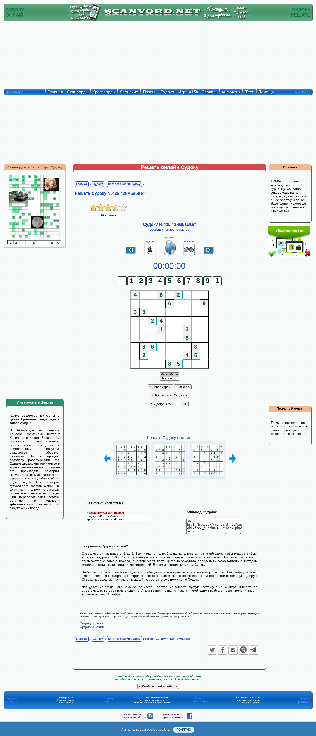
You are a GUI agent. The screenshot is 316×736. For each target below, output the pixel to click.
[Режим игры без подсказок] (150, 255)
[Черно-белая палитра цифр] (169, 375)
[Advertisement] (158, 54)
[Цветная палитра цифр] (169, 378)
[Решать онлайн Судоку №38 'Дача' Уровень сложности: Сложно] (169, 476)
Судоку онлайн (92, 627)
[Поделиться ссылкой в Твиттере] (212, 650)
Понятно (183, 729)
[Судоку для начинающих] (189, 255)
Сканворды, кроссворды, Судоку (34, 167)
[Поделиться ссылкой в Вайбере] (243, 650)
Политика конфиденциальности (151, 702)
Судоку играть (91, 623)
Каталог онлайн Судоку (124, 184)
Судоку (98, 184)
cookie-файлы (159, 729)
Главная (81, 184)
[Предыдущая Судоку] (130, 253)
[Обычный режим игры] (170, 255)
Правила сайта (66, 700)
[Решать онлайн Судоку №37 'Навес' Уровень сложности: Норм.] (131, 476)
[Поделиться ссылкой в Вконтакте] (233, 650)
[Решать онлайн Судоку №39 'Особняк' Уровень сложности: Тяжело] (208, 476)
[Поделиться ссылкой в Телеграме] (253, 650)
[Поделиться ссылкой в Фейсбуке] (222, 650)
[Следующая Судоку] (208, 253)
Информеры (66, 697)
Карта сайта (66, 702)
